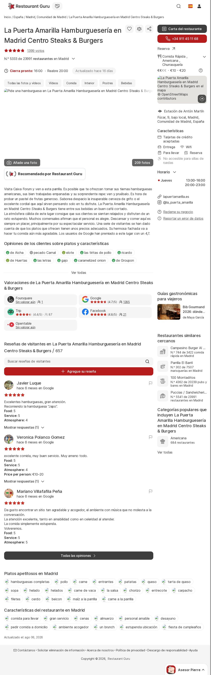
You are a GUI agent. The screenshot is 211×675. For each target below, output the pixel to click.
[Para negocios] (57, 6)
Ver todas (164, 452)
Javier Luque (29, 383)
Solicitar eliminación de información (61, 650)
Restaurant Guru (119, 658)
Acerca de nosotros (100, 650)
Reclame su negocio (178, 212)
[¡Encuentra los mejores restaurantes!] (28, 6)
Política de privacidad (130, 650)
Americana (170, 60)
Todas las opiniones (76, 556)
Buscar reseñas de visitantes (29, 361)
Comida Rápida (173, 56)
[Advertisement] (182, 256)
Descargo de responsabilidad (167, 650)
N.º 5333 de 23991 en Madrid (36, 59)
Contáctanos (26, 650)
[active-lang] (190, 6)
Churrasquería (172, 65)
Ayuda (193, 650)
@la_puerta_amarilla (178, 202)
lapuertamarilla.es (176, 197)
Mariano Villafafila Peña (39, 491)
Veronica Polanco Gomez (41, 437)
